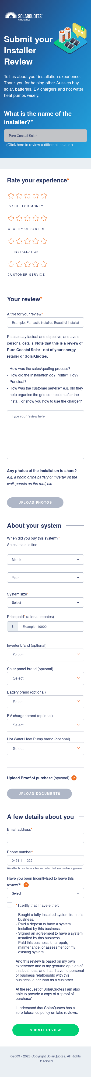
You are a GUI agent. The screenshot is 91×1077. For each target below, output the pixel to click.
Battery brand (26, 692)
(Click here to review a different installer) (39, 144)
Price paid (30, 616)
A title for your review (25, 314)
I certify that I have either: (37, 905)
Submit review (45, 1030)
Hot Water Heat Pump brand (38, 739)
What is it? (74, 778)
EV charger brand (30, 715)
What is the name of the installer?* (38, 117)
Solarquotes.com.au (48, 16)
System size (17, 594)
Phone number (20, 852)
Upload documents (39, 793)
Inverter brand (26, 645)
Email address (19, 829)
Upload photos (35, 502)
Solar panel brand (30, 668)
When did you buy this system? (33, 541)
